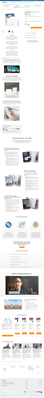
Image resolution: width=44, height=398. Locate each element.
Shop (7, 4)
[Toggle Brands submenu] (11, 4)
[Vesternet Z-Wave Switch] (31, 320)
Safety (36, 395)
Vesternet (4, 395)
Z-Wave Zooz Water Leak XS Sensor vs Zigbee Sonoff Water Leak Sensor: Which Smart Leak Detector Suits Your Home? (27, 351)
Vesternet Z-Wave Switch (31, 325)
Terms (31, 395)
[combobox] (22, 2)
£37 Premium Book (27, 173)
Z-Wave (40, 384)
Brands (10, 4)
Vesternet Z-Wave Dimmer (24, 325)
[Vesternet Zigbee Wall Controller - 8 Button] (38, 320)
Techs (13, 4)
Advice (36, 4)
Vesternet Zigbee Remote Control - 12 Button (17, 325)
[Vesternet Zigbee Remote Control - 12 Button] (17, 320)
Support (41, 4)
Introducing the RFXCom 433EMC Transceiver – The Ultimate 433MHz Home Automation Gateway (6, 351)
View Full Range (7, 335)
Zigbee (40, 385)
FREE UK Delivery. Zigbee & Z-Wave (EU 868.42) (26, 0)
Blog (38, 4)
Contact (27, 383)
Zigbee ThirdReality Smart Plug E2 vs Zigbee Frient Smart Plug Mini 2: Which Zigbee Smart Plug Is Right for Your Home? (16, 351)
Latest (16, 4)
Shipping (28, 15)
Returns (38, 395)
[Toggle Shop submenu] (8, 4)
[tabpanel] (12, 91)
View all (41, 341)
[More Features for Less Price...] (7, 320)
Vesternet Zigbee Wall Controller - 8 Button (38, 325)
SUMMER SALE (4, 4)
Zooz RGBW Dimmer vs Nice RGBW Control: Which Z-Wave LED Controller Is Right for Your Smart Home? (37, 351)
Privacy (34, 395)
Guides (27, 388)
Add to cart (36, 27)
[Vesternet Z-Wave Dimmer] (24, 320)
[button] (41, 2)
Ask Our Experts (22, 247)
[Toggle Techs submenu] (14, 4)
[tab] (3, 58)
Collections (40, 383)
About (34, 4)
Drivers (27, 385)
